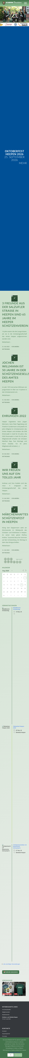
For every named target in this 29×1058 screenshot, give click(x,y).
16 (14, 562)
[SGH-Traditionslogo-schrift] (12, 3)
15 (11, 561)
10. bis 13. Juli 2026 (10, 1018)
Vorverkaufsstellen (6, 1009)
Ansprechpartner (6, 1033)
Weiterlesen (6, 342)
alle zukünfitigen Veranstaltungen (11, 964)
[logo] (14, 465)
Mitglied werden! (6, 1012)
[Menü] (25, 3)
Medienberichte (5, 1014)
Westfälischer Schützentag (17, 608)
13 (5, 561)
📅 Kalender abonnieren (11, 972)
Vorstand (4, 1031)
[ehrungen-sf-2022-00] (14, 411)
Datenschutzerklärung (14, 1052)
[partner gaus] (15, 24)
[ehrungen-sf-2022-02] (14, 298)
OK (10, 1055)
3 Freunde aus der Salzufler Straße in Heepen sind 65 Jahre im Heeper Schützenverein (15, 314)
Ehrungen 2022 (14, 416)
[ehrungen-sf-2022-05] (14, 358)
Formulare (4, 1036)
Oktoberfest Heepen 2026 (18, 727)
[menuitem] (25, 3)
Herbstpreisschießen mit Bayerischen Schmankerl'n (20, 846)
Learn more (18, 1055)
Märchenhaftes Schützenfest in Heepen (15, 518)
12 (11, 559)
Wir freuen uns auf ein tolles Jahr (11, 474)
